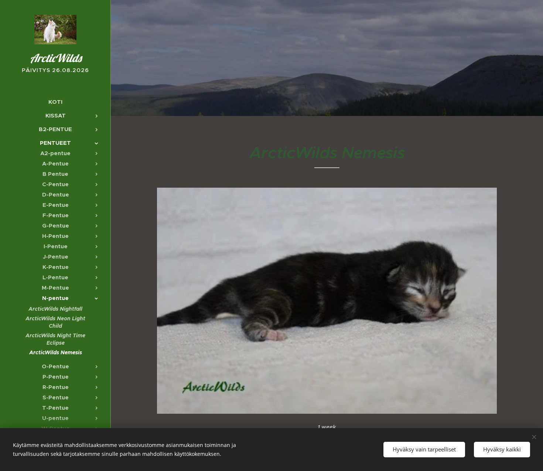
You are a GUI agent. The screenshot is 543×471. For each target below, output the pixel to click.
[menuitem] (55, 102)
